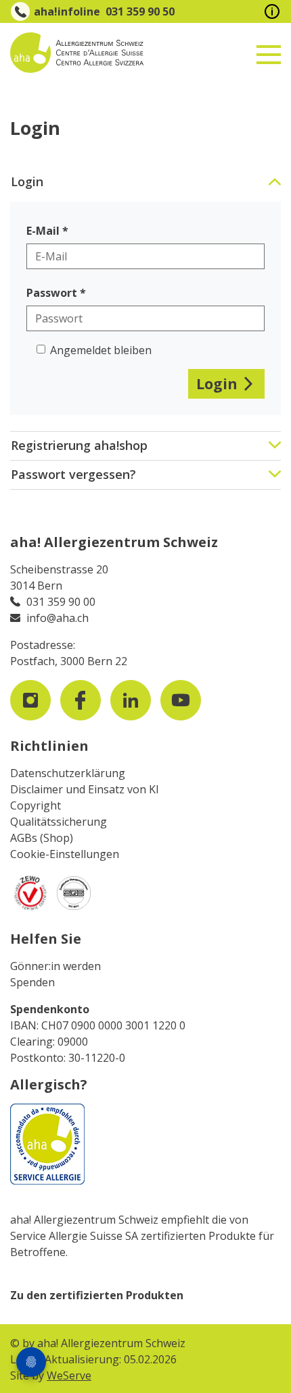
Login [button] (27, 181)
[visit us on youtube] (180, 700)
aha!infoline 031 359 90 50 (104, 11)
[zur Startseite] (100, 52)
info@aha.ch (57, 617)
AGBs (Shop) (41, 837)
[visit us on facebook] (80, 700)
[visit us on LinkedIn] (130, 700)
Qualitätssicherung (58, 821)
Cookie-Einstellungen (64, 854)
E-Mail (43, 230)
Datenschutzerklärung (67, 773)
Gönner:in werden (55, 966)
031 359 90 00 (60, 601)
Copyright (35, 805)
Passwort (51, 292)
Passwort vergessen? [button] (73, 474)
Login (217, 383)
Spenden (32, 982)
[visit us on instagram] (30, 700)
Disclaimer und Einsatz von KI (84, 789)
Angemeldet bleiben (101, 350)
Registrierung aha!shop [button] (79, 445)
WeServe (69, 1375)
